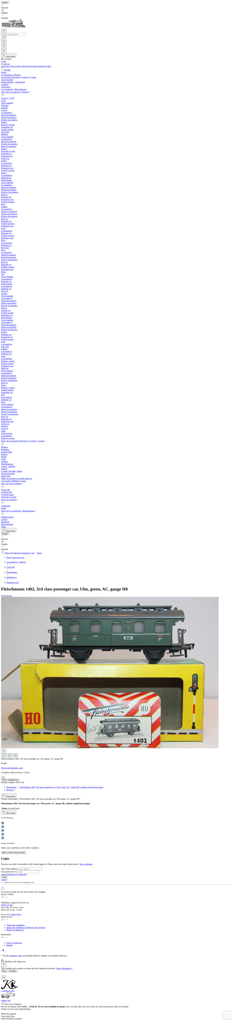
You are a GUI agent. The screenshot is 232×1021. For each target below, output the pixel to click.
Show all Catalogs (9, 500)
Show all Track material (11, 483)
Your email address (9, 869)
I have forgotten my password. (14, 874)
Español (4, 18)
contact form (15, 914)
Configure (12, 971)
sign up (6, 64)
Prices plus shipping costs (12, 768)
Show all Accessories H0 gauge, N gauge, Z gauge (23, 441)
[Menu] (3, 31)
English (4, 13)
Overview (5, 66)
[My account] (3, 51)
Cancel (4, 879)
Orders (48, 66)
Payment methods (37, 66)
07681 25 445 (7, 905)
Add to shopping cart (10, 780)
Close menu (10, 56)
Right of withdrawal (14, 930)
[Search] (3, 38)
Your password (7, 872)
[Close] (3, 751)
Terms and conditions (15, 925)
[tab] (54, 787)
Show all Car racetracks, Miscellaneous (18, 511)
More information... (64, 968)
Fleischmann (6, 595)
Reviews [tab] (10, 790)
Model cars (5, 1000)
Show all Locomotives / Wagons (15, 92)
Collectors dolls (7, 991)
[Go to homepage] (13, 27)
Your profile (15, 66)
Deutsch (4, 8)
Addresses (25, 66)
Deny (4, 971)
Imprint (9, 945)
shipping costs (16, 956)
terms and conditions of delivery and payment (25, 927)
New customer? (86, 864)
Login (3, 61)
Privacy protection (14, 943)
